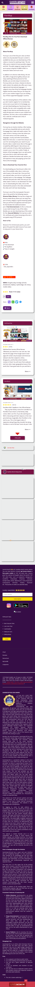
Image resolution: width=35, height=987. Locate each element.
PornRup (8, 15)
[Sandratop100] (17, 2)
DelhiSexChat (8, 323)
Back (8, 308)
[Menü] (32, 3)
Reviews (5, 655)
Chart (4, 652)
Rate (8, 296)
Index (6, 639)
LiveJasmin (6, 664)
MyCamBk (5, 661)
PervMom (7, 381)
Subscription (17, 599)
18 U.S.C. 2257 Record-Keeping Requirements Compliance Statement (17, 682)
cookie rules (10, 682)
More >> (27, 371)
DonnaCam (6, 658)
